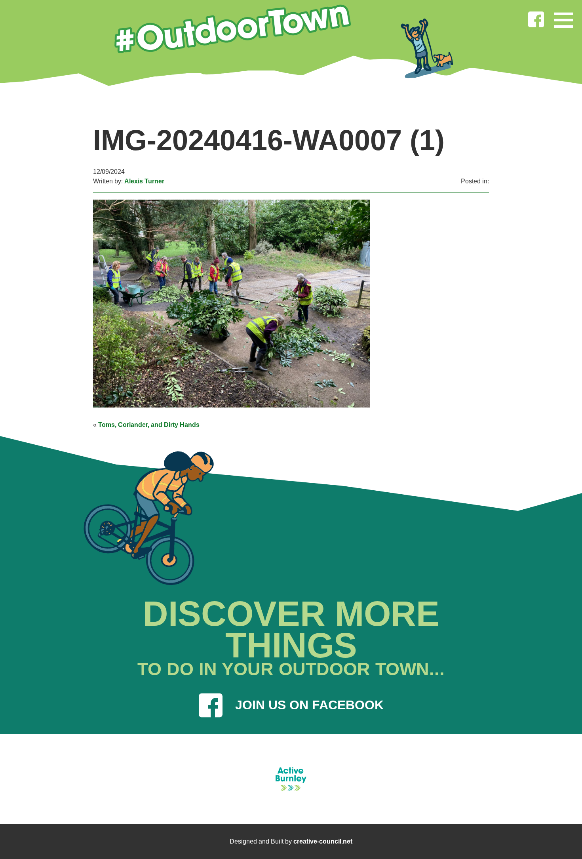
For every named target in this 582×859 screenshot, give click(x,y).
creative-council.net (322, 841)
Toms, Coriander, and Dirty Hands (149, 424)
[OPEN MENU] (563, 18)
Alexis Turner (144, 181)
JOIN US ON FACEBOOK (309, 705)
